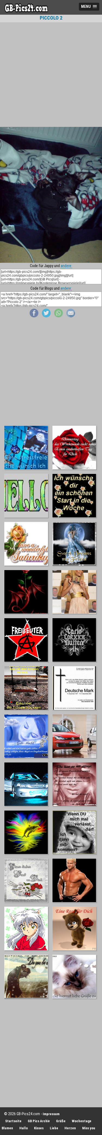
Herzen (70, 1128)
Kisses (39, 1128)
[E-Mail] (70, 316)
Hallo (23, 1128)
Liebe (54, 1128)
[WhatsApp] (58, 316)
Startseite (13, 1121)
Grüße (61, 1121)
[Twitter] (46, 316)
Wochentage (81, 1121)
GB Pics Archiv (39, 1121)
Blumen (7, 1128)
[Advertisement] (51, 75)
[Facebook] (34, 316)
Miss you (88, 1128)
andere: (66, 266)
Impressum (51, 1114)
